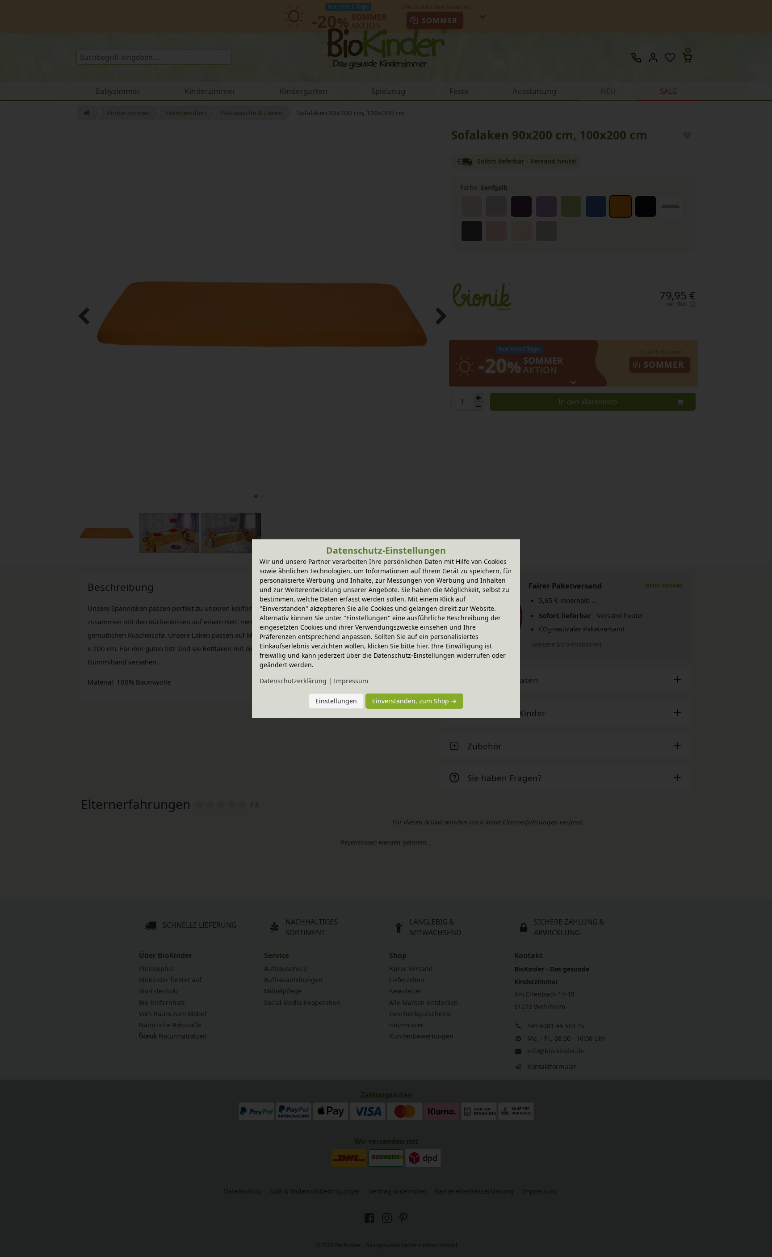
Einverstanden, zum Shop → (414, 701)
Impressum (351, 681)
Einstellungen (336, 701)
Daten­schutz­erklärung (293, 681)
